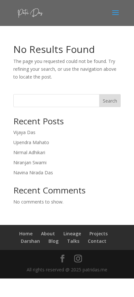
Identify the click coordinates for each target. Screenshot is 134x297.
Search (110, 101)
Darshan (30, 241)
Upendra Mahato (31, 142)
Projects (98, 233)
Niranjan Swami (30, 162)
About (48, 233)
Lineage (72, 233)
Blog (53, 241)
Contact (97, 241)
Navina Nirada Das (33, 172)
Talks (73, 241)
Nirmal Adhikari (29, 152)
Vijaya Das (24, 132)
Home (26, 233)
